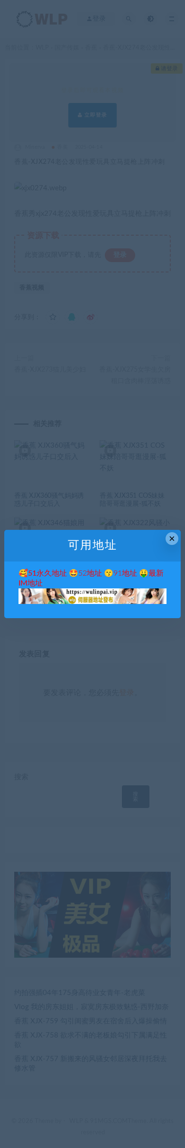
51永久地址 (47, 573)
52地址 (90, 573)
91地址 (125, 573)
